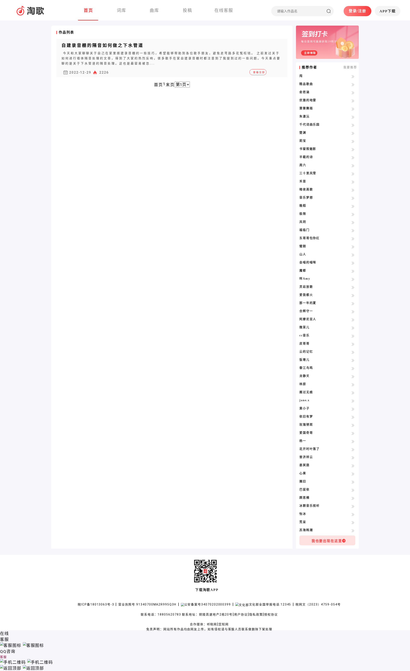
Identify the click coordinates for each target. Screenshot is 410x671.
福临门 (304, 230)
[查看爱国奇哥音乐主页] (353, 433)
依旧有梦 (306, 416)
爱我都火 (306, 294)
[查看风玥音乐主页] (353, 222)
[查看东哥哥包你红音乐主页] (353, 238)
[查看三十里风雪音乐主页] (353, 173)
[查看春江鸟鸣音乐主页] (353, 368)
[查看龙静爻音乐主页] (353, 376)
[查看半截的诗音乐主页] (353, 157)
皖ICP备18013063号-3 (96, 604)
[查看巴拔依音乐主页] (353, 489)
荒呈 (302, 522)
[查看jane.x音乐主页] (353, 400)
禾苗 (302, 181)
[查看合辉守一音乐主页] (353, 311)
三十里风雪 (307, 173)
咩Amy (304, 278)
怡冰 (302, 513)
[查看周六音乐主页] (353, 165)
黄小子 (304, 408)
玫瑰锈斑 (306, 424)
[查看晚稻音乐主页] (353, 206)
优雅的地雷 (307, 100)
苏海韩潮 (306, 530)
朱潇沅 (304, 116)
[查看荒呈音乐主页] (353, 522)
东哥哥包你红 (309, 238)
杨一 (302, 440)
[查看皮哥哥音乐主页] (353, 343)
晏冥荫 (304, 465)
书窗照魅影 (307, 148)
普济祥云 (306, 457)
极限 (302, 213)
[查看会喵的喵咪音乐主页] (353, 262)
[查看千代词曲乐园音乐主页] (353, 125)
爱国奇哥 (306, 432)
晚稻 (302, 205)
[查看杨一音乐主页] (353, 441)
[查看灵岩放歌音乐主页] (353, 287)
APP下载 (387, 11)
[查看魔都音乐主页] (353, 270)
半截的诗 (306, 157)
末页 (170, 84)
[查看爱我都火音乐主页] (353, 295)
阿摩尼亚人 (307, 319)
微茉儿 (304, 327)
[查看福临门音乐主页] (353, 230)
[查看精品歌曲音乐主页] (353, 84)
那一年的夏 (307, 303)
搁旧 (302, 481)
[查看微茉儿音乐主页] (353, 327)
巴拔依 (304, 489)
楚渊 (302, 132)
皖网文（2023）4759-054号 (318, 604)
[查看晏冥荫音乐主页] (353, 465)
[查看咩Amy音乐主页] (353, 279)
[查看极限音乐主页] (353, 214)
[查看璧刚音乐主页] (353, 246)
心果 (302, 473)
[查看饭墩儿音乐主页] (353, 360)
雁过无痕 (306, 392)
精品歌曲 (306, 84)
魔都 (302, 270)
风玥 (302, 221)
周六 (302, 165)
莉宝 (302, 140)
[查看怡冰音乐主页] (353, 514)
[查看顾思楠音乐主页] (353, 498)
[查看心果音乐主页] (353, 473)
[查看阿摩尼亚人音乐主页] (353, 319)
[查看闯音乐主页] (353, 76)
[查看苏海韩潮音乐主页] (353, 530)
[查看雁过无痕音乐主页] (353, 392)
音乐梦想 (306, 197)
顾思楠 (304, 497)
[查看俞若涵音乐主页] (353, 92)
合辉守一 (306, 311)
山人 (302, 254)
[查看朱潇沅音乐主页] (353, 116)
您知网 (223, 624)
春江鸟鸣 (306, 367)
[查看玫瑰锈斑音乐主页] (353, 425)
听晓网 (212, 624)
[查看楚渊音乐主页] (353, 133)
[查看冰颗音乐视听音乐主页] (353, 506)
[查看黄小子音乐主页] (353, 408)
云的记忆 (306, 351)
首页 (158, 84)
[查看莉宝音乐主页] (353, 141)
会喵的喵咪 (307, 262)
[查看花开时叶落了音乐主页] (353, 449)
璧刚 (302, 246)
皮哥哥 (304, 343)
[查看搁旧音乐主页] (353, 481)
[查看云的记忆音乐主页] (353, 352)
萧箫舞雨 (306, 108)
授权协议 (271, 614)
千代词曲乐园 (309, 124)
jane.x (304, 400)
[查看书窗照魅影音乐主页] (353, 149)
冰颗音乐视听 (309, 505)
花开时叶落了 (309, 449)
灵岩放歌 (306, 286)
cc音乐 (304, 335)
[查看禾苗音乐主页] (353, 181)
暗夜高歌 (306, 189)
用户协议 (241, 614)
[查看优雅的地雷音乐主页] (353, 100)
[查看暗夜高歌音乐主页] (353, 189)
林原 (302, 384)
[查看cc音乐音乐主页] (353, 335)
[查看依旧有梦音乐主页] (353, 416)
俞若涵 (304, 92)
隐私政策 (256, 614)
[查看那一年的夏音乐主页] (353, 303)
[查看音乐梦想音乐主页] (353, 197)
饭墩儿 (304, 359)
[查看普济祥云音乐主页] (353, 457)
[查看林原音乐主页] (353, 384)
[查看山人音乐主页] (353, 254)
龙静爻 (304, 376)
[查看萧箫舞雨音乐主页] (353, 108)
